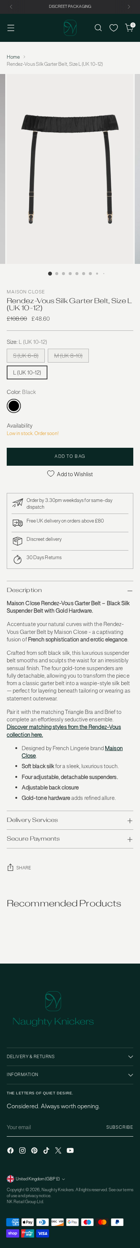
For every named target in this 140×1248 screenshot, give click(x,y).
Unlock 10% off (36, 638)
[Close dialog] (132, 591)
